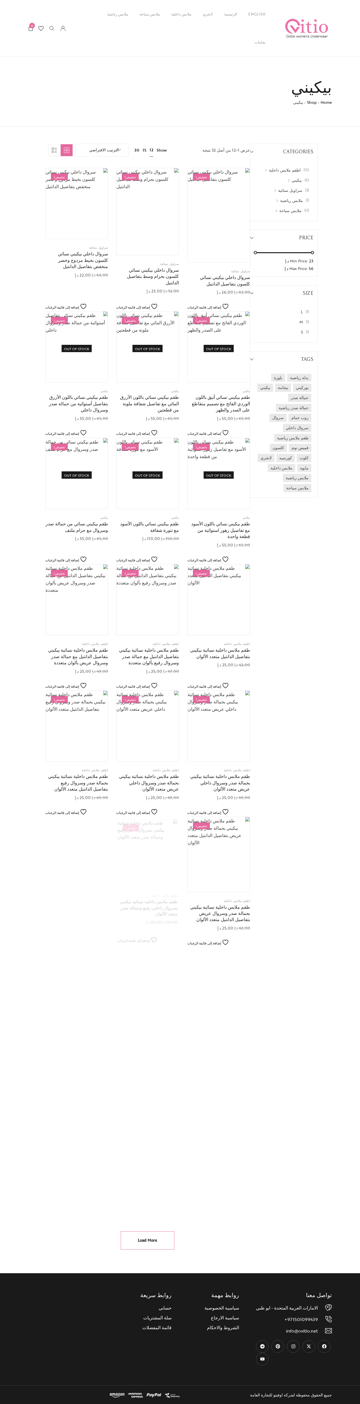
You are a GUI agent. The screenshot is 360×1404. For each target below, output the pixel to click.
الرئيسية (230, 14)
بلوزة (278, 378)
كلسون (278, 448)
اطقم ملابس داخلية (237, 644)
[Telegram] (262, 1346)
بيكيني (265, 387)
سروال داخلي (297, 428)
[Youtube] (262, 1359)
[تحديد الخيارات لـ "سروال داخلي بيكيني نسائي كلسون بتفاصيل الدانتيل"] (204, 252)
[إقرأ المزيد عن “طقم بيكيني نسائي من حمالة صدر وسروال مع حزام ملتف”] (62, 499)
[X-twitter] (308, 1346)
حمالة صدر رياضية (294, 408)
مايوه (304, 468)
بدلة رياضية (299, 378)
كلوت (304, 458)
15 (144, 150)
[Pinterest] (277, 1346)
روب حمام (300, 417)
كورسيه (285, 458)
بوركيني (302, 387)
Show (162, 150)
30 (136, 150)
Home (326, 102)
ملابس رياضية (117, 14)
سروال (278, 417)
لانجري (208, 14)
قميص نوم (300, 448)
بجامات (260, 42)
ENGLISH (257, 14)
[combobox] (102, 150)
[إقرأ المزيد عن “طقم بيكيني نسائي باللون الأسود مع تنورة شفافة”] (133, 499)
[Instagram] (293, 1346)
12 (151, 150)
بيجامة (283, 387)
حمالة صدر (300, 397)
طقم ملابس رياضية (293, 438)
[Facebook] (324, 1346)
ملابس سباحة (150, 14)
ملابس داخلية (181, 14)
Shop (312, 102)
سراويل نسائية (240, 271)
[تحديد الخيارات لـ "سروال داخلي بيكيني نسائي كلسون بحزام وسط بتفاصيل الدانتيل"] (133, 245)
